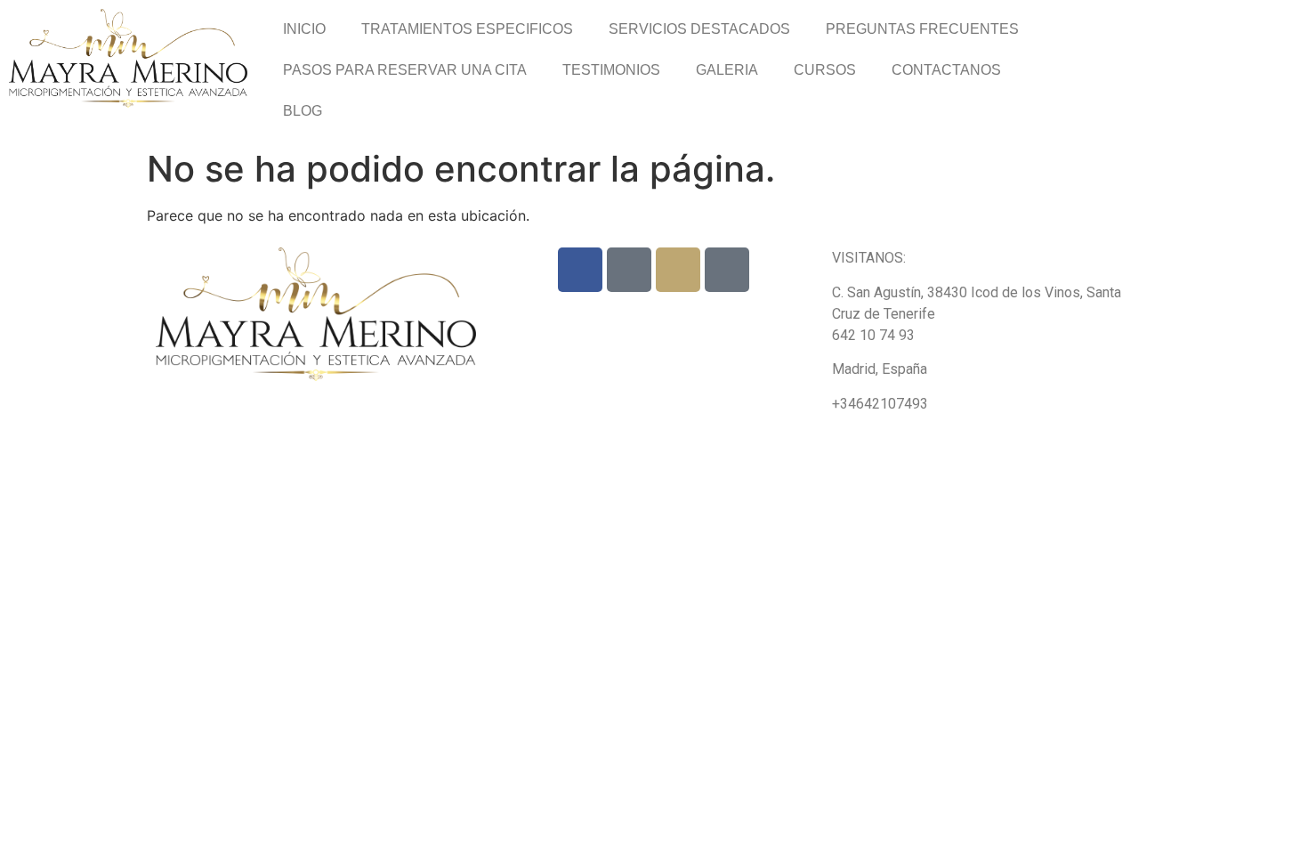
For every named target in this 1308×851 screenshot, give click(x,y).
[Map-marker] (727, 269)
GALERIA (727, 69)
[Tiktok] (629, 269)
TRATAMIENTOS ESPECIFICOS (467, 28)
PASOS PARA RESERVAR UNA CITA (405, 69)
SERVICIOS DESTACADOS (699, 28)
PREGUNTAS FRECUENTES (922, 28)
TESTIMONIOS (611, 69)
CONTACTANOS (946, 69)
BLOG (302, 110)
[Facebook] (580, 269)
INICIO (304, 28)
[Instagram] (678, 269)
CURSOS (825, 69)
